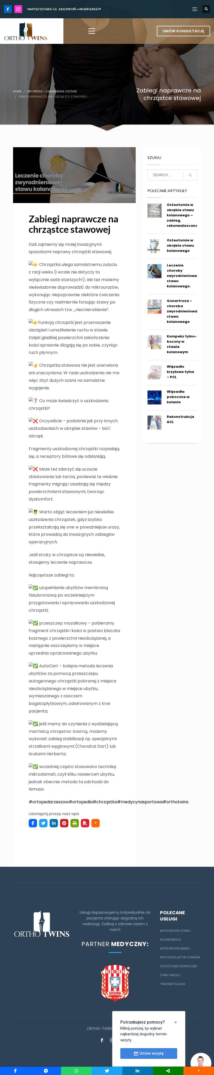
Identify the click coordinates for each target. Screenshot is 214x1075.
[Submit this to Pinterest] (64, 823)
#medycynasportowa (140, 802)
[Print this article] (74, 823)
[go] (190, 175)
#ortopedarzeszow (49, 802)
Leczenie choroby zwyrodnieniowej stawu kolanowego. (182, 276)
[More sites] (168, 1071)
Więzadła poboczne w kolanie (178, 397)
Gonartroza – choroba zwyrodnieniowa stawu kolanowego (182, 311)
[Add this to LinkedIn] (54, 823)
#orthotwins (175, 802)
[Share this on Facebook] (33, 823)
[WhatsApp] (76, 1071)
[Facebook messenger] (46, 1071)
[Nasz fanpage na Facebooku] (101, 1040)
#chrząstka (105, 802)
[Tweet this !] (43, 823)
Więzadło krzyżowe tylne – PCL (180, 371)
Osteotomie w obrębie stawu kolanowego (180, 245)
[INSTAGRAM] (18, 9)
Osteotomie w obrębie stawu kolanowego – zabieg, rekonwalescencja (184, 215)
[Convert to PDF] (85, 823)
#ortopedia (81, 802)
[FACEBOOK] (8, 9)
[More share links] (95, 823)
